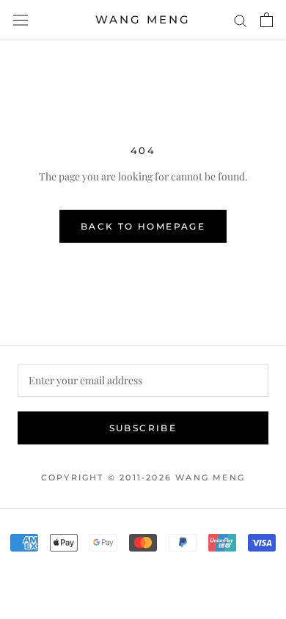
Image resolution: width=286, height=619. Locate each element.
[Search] (240, 20)
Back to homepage (143, 226)
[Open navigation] (20, 20)
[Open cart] (266, 19)
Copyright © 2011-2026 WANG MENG (143, 477)
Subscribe (143, 427)
